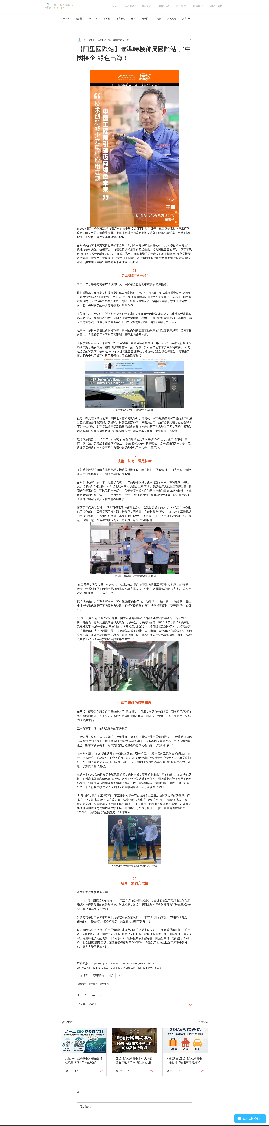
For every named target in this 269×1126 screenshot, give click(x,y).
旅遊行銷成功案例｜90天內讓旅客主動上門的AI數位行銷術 (134, 1060)
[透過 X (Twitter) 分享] (86, 994)
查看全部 (203, 1022)
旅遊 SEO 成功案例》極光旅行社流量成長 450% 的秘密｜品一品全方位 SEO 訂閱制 (83, 1060)
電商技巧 (146, 18)
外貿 (111, 975)
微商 (133, 18)
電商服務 (120, 18)
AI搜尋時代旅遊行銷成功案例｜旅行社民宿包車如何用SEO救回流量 (184, 1060)
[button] (203, 19)
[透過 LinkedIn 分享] (93, 994)
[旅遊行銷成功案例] (185, 1040)
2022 (121, 975)
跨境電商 (171, 18)
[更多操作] (190, 40)
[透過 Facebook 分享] (78, 994)
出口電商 (83, 975)
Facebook (92, 18)
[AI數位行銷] (134, 1040)
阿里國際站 (98, 975)
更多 (184, 18)
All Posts (65, 18)
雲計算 (79, 18)
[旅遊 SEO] (83, 1040)
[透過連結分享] (101, 994)
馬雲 (159, 18)
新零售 (107, 18)
